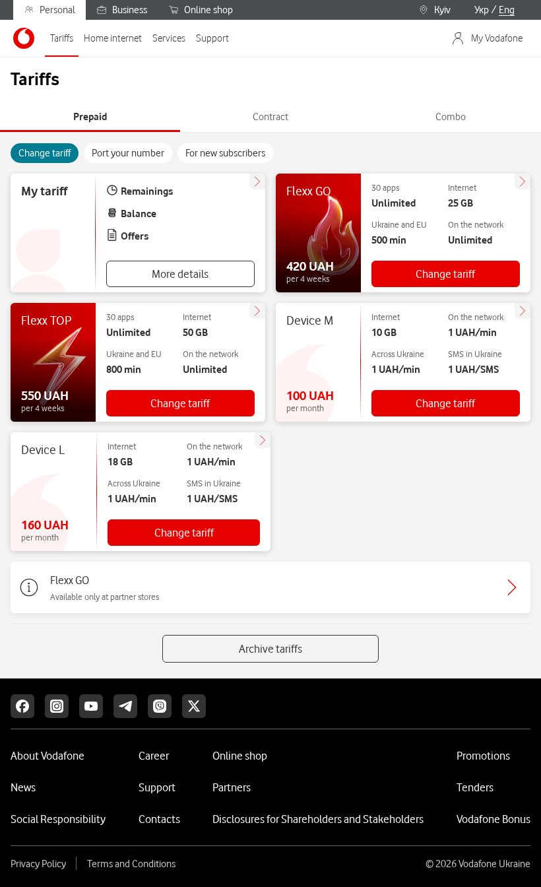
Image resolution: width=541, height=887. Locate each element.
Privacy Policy (38, 864)
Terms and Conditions (131, 864)
